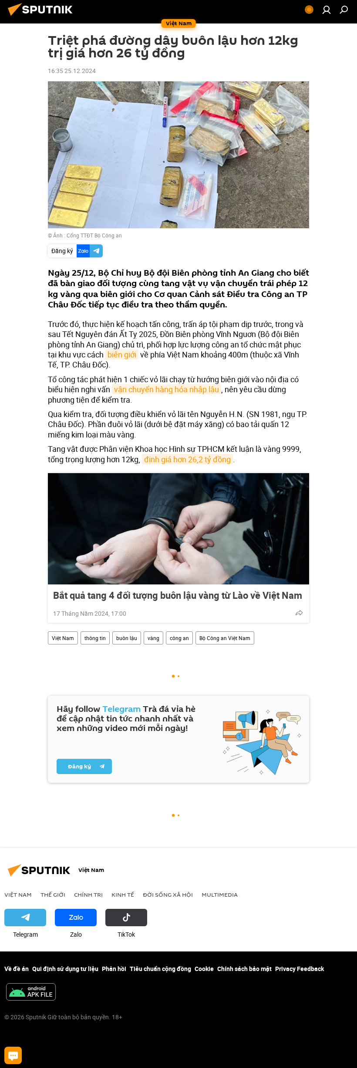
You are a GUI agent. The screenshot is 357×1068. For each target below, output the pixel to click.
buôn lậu (126, 637)
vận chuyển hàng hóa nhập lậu (166, 389)
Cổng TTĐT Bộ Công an (94, 235)
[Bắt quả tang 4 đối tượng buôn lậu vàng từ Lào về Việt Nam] (178, 528)
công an (179, 637)
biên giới (122, 354)
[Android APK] (31, 992)
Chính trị (88, 894)
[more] (299, 612)
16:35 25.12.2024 (72, 71)
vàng (153, 637)
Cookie (204, 969)
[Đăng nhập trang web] (326, 9)
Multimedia (220, 894)
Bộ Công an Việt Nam (224, 637)
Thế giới (52, 894)
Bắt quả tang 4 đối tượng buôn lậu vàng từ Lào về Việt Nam (177, 595)
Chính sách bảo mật (244, 969)
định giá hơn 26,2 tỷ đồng (187, 459)
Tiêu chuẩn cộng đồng (160, 969)
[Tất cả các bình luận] (13, 1055)
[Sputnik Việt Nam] (42, 17)
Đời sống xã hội (168, 894)
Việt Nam (63, 637)
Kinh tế (122, 894)
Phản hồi (114, 969)
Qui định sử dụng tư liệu (65, 969)
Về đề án (16, 969)
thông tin (95, 637)
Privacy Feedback (299, 969)
